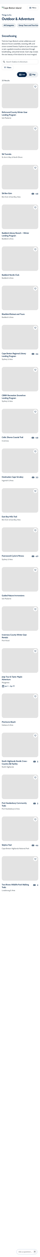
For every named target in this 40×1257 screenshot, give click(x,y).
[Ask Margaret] (35, 1252)
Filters (9, 67)
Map (34, 74)
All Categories (9, 25)
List (23, 74)
